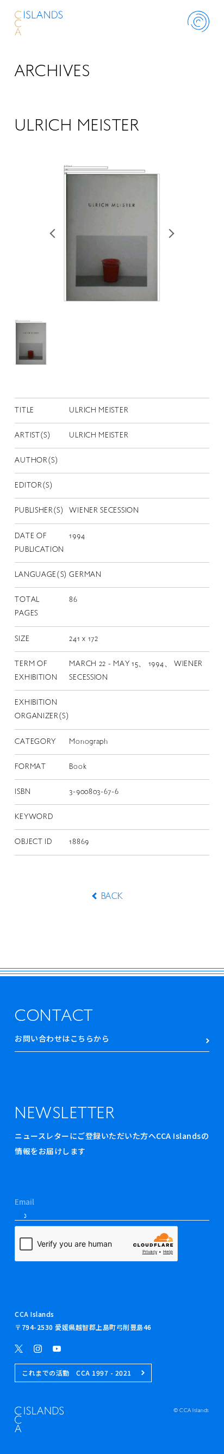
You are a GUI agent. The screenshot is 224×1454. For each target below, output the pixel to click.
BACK (112, 896)
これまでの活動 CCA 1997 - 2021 (77, 1372)
